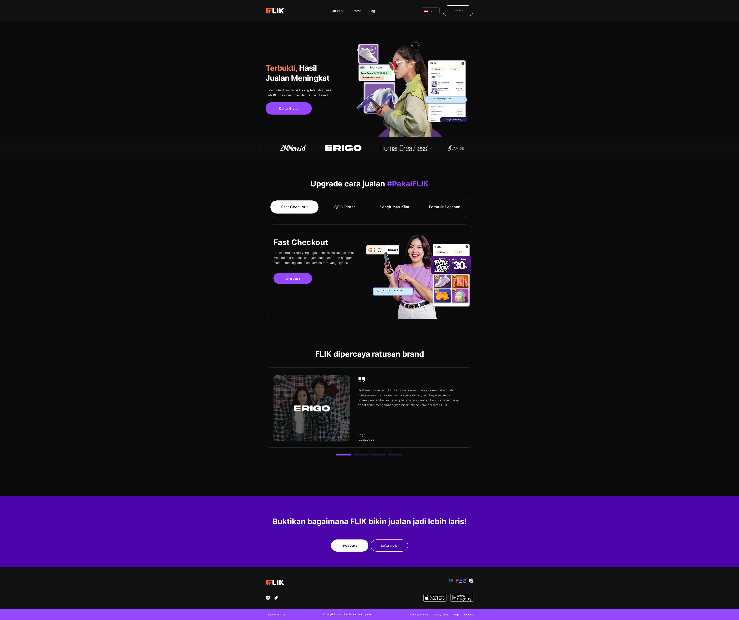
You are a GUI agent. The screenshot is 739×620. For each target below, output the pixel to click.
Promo (357, 11)
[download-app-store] (434, 598)
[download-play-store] (461, 598)
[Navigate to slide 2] (361, 454)
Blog (372, 11)
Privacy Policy (441, 614)
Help (456, 614)
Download (467, 614)
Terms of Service (419, 614)
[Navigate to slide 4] (395, 454)
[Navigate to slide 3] (378, 454)
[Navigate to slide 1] (343, 454)
